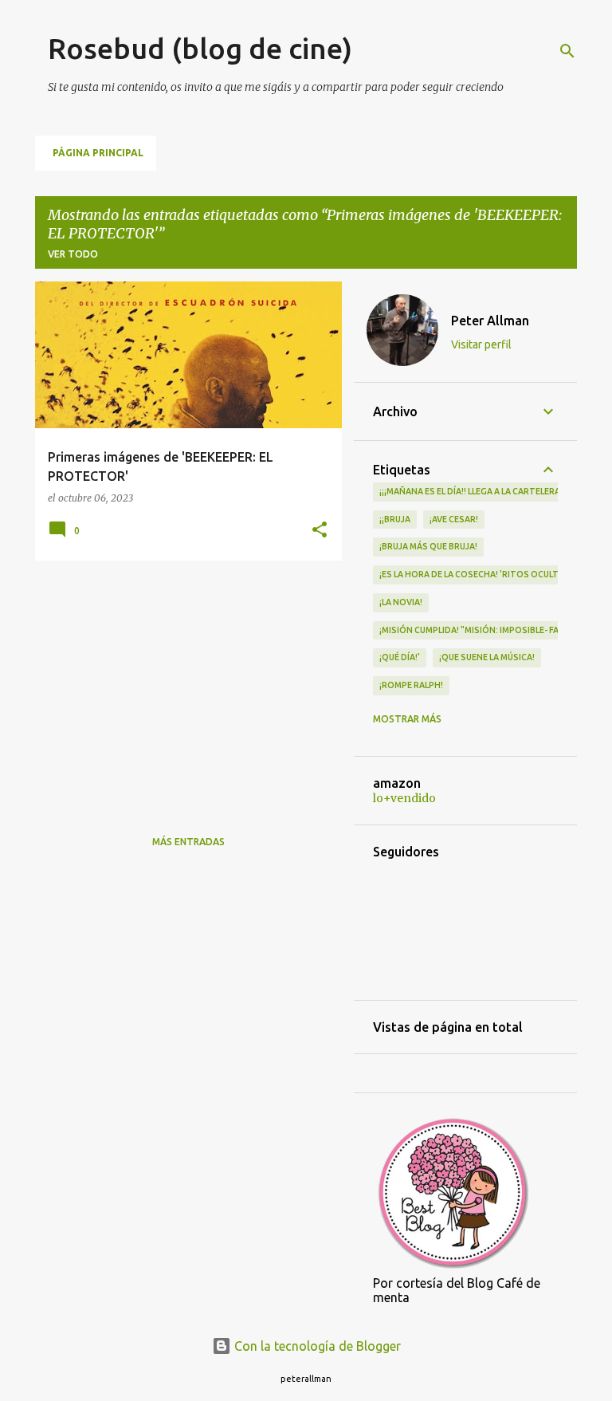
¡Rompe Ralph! (411, 685)
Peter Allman (490, 320)
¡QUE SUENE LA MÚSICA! (487, 657)
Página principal (98, 153)
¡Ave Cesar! (454, 519)
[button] (319, 530)
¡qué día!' (399, 657)
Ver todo (73, 254)
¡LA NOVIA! (400, 602)
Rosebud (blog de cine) (200, 48)
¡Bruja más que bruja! (428, 546)
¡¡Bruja (394, 519)
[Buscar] (567, 51)
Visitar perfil (481, 344)
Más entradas (188, 841)
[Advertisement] (182, 684)
